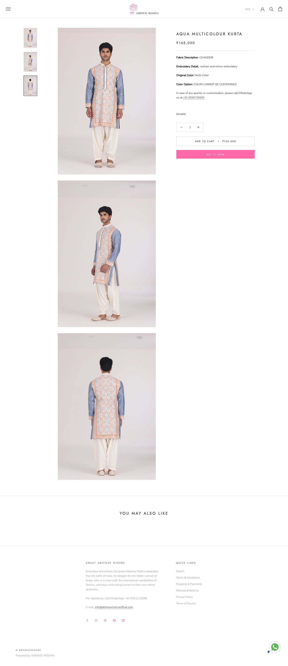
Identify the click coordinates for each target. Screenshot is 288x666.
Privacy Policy (184, 597)
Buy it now (215, 154)
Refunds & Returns (187, 590)
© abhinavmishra (28, 650)
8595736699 (196, 97)
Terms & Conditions (188, 577)
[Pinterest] (200, 113)
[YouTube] (114, 620)
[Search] (271, 9)
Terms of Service (186, 603)
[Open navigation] (8, 9)
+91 (185, 97)
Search (180, 571)
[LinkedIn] (123, 620)
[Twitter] (195, 113)
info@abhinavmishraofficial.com (114, 607)
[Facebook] (190, 113)
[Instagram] (96, 620)
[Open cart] (280, 9)
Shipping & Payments (189, 584)
